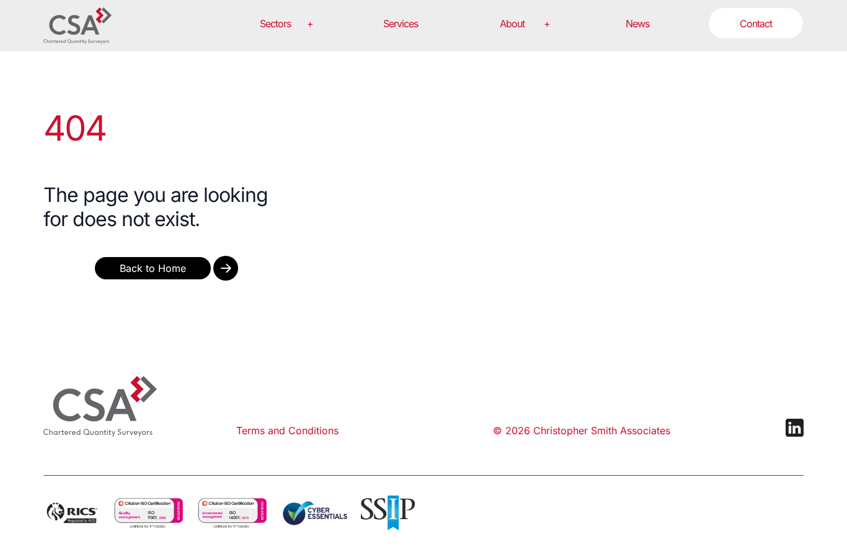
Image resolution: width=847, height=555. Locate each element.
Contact (756, 23)
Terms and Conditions (287, 430)
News (637, 23)
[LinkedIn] (795, 428)
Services (400, 23)
